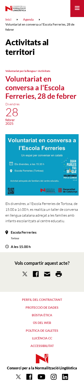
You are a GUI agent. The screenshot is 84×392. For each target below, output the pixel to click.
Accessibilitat (42, 346)
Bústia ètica (42, 315)
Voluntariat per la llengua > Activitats (27, 71)
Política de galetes (42, 330)
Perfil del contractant (42, 300)
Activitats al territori (27, 47)
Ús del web (42, 323)
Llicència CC (42, 338)
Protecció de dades (42, 307)
